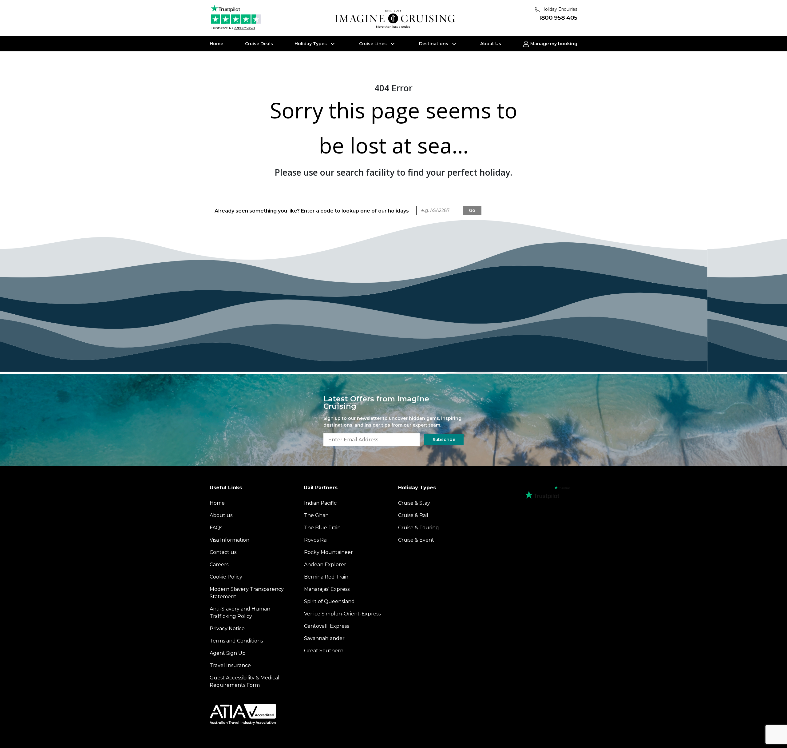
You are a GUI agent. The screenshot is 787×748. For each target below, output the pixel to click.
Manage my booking (553, 43)
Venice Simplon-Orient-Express (342, 614)
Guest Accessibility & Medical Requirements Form (244, 681)
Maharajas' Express (327, 589)
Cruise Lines (373, 43)
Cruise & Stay (414, 503)
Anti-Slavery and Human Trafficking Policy (240, 612)
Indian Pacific (320, 503)
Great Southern (323, 651)
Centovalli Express (326, 626)
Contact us (223, 552)
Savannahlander (324, 638)
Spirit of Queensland (329, 601)
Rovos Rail (316, 540)
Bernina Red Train (326, 577)
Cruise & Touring (418, 528)
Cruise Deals (259, 43)
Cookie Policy (226, 577)
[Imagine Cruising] (396, 19)
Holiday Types (311, 43)
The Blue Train (322, 528)
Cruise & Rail (413, 515)
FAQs (216, 528)
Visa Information (229, 540)
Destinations (434, 43)
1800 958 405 (558, 17)
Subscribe (444, 439)
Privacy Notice (227, 628)
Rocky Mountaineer (328, 552)
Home (216, 43)
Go (472, 210)
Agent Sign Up (228, 653)
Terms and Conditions (236, 641)
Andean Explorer (325, 564)
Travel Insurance (230, 665)
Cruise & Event (416, 540)
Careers (219, 564)
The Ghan (316, 515)
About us (221, 515)
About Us (490, 43)
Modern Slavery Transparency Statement (247, 592)
